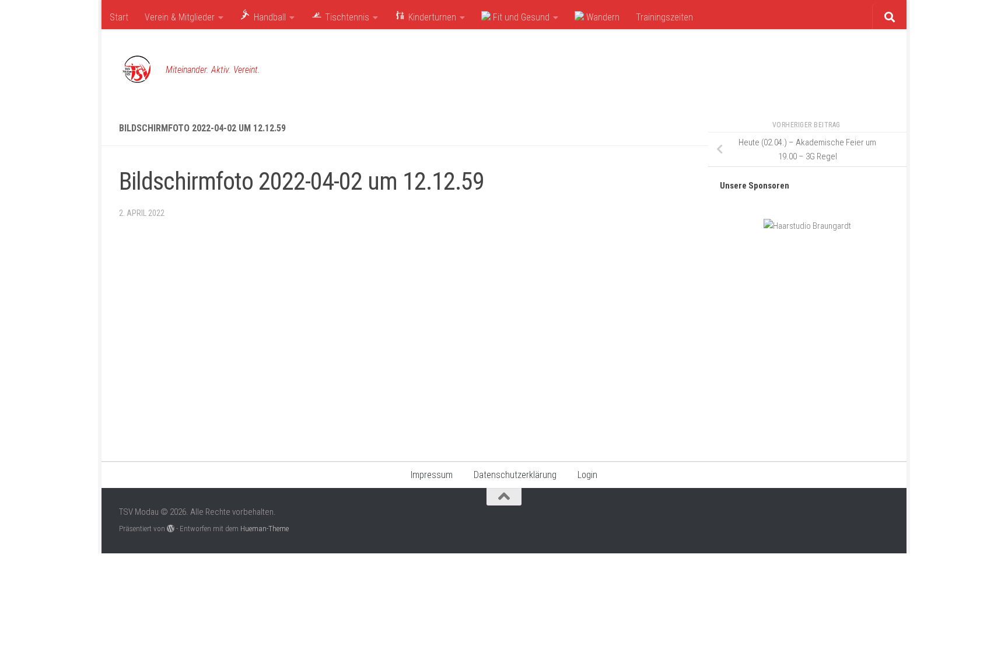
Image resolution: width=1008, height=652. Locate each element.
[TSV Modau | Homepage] (136, 70)
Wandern (602, 17)
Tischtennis (346, 17)
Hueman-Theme (264, 528)
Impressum (432, 474)
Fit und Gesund (520, 17)
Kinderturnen (431, 17)
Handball (268, 17)
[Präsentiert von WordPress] (170, 528)
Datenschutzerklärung (515, 474)
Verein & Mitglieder (180, 17)
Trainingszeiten (664, 17)
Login (587, 474)
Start (119, 17)
